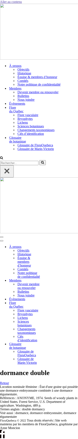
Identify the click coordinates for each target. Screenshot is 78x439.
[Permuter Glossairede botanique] (50, 346)
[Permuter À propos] (50, 247)
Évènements (17, 103)
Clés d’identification (30, 133)
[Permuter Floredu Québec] (50, 305)
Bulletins (23, 96)
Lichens (22, 122)
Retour (4, 383)
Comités (22, 80)
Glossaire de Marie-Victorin (35, 149)
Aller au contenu (11, 2)
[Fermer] (7, 171)
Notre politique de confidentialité (39, 84)
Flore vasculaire (27, 115)
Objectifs (23, 69)
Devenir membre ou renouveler (37, 92)
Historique (24, 73)
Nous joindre (26, 99)
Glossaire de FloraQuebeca (35, 145)
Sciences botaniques (30, 126)
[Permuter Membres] (50, 280)
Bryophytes (25, 119)
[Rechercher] (1, 158)
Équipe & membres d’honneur (37, 77)
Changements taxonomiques (35, 130)
